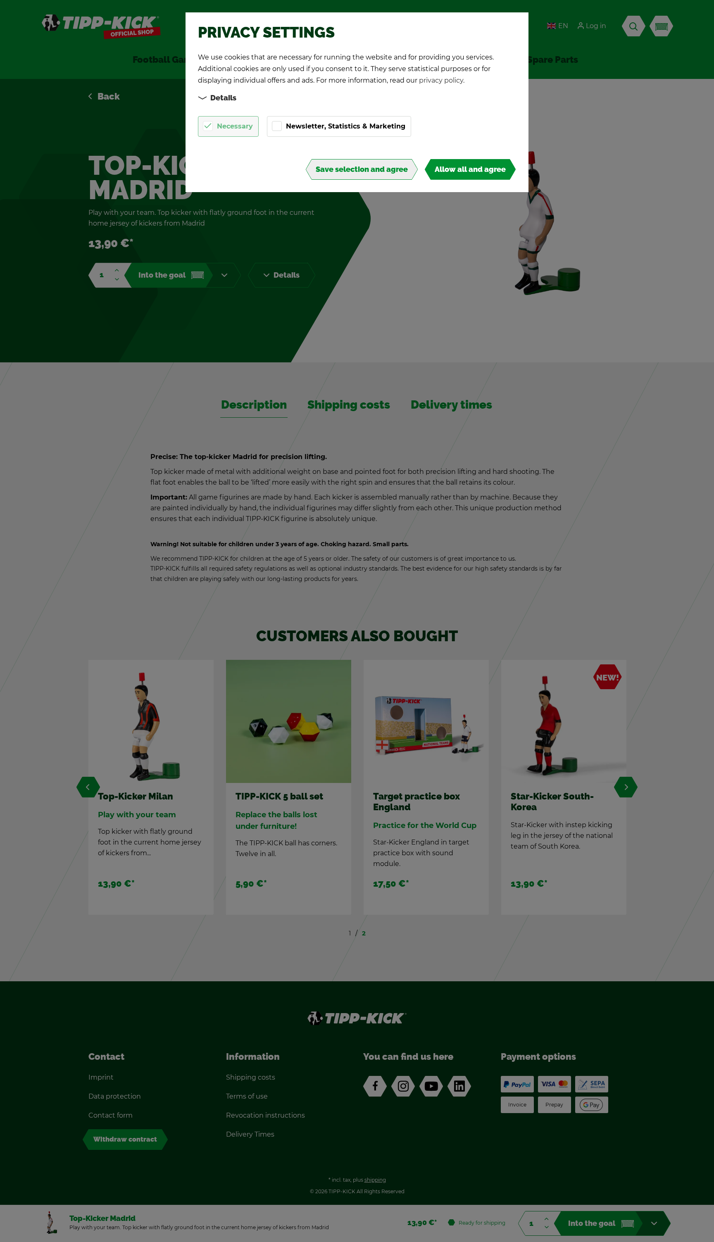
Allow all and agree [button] (470, 169)
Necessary (235, 126)
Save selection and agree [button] (362, 169)
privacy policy (441, 80)
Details (223, 97)
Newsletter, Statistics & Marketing (345, 126)
